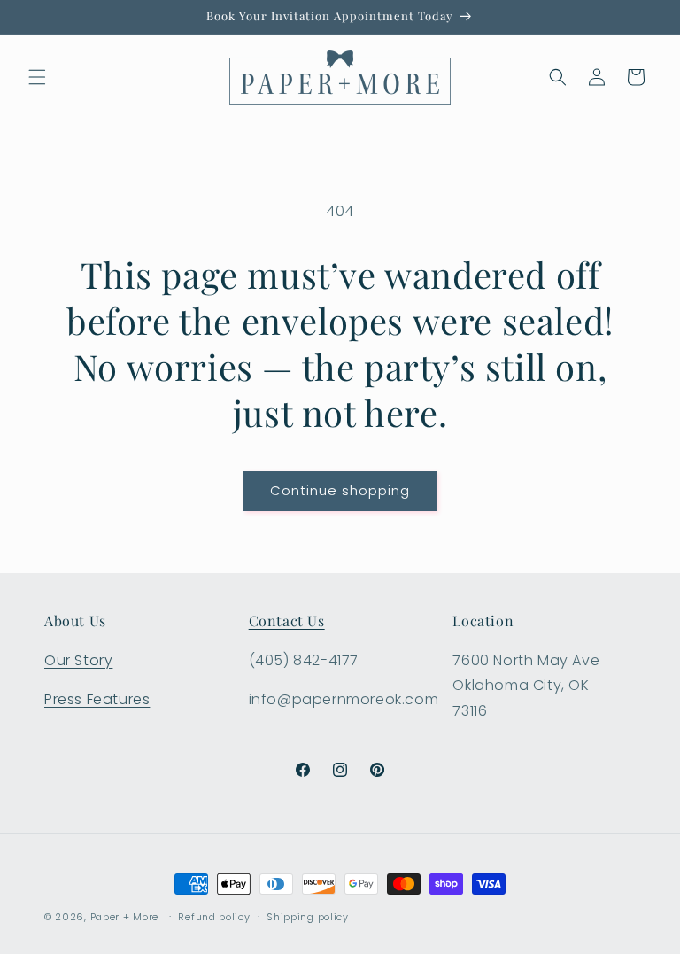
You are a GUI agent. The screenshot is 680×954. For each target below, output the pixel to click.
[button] (37, 77)
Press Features (97, 699)
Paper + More (124, 917)
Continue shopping (340, 490)
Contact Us (287, 620)
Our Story (78, 660)
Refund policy (214, 917)
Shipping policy (308, 917)
